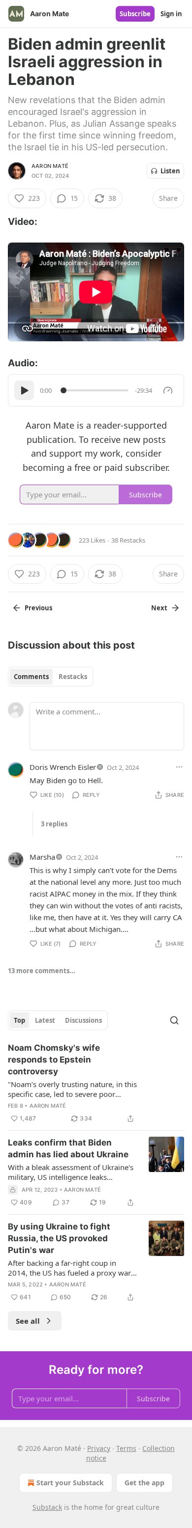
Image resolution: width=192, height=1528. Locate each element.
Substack (47, 1507)
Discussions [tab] (83, 1020)
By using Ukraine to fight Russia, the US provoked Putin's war (59, 1238)
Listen (170, 170)
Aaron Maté (50, 166)
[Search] (174, 1020)
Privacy (98, 1448)
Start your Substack (70, 1482)
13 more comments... (41, 970)
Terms (126, 1448)
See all (28, 1321)
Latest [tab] (45, 1020)
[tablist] (50, 676)
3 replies (54, 823)
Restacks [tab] (73, 676)
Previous (38, 607)
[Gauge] (168, 390)
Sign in (171, 13)
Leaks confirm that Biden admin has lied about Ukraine (68, 1148)
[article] (96, 1083)
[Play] (24, 390)
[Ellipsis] (179, 767)
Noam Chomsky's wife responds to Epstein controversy (54, 1059)
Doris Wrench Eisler (63, 767)
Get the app (144, 1482)
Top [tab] (19, 1020)
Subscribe (135, 13)
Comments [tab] (31, 676)
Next (159, 607)
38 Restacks (128, 540)
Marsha (42, 857)
